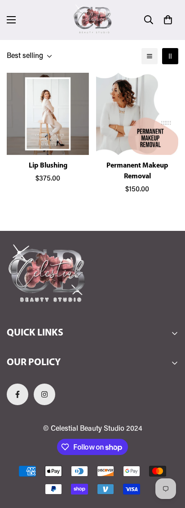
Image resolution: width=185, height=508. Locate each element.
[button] (168, 19)
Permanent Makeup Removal (137, 171)
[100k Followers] (44, 394)
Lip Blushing (48, 165)
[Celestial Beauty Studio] (92, 20)
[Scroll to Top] (169, 460)
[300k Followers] (17, 394)
